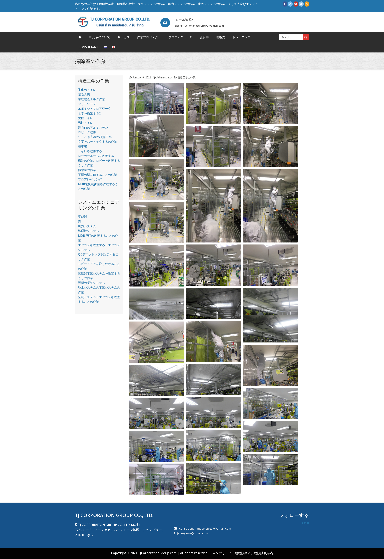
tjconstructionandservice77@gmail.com (204, 529)
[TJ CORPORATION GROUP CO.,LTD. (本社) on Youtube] (296, 3)
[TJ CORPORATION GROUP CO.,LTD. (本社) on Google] (305, 523)
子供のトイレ (87, 90)
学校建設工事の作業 (91, 99)
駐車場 (82, 146)
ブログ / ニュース (180, 37)
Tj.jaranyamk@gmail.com (191, 533)
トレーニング (241, 37)
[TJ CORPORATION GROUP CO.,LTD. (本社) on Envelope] (301, 3)
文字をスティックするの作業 (97, 142)
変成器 (82, 217)
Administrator (164, 77)
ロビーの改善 (87, 132)
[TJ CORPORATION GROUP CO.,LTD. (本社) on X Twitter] (290, 3)
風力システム (87, 226)
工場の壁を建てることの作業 (97, 175)
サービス (124, 37)
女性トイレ (85, 118)
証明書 (204, 37)
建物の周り (85, 94)
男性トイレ (85, 123)
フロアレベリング (90, 179)
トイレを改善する (90, 151)
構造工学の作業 (186, 77)
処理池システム (88, 231)
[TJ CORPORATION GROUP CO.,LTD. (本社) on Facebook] (285, 3)
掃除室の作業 (90, 61)
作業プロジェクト (149, 37)
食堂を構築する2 (89, 113)
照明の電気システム (91, 283)
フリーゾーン (87, 104)
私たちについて (99, 37)
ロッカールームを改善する (96, 156)
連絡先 (220, 37)
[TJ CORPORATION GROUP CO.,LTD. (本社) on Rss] (307, 3)
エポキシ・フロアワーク (94, 109)
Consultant (88, 47)
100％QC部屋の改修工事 (95, 137)
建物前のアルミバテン (93, 128)
